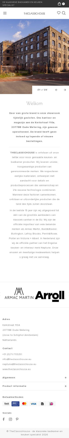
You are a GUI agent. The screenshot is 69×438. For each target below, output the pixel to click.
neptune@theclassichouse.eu (19, 364)
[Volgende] (65, 90)
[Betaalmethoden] (7, 403)
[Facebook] (4, 419)
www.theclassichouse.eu (17, 369)
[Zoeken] (64, 13)
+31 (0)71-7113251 (12, 354)
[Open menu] (5, 13)
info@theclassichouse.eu (17, 359)
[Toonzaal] (34, 56)
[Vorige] (56, 90)
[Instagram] (10, 419)
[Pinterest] (17, 419)
